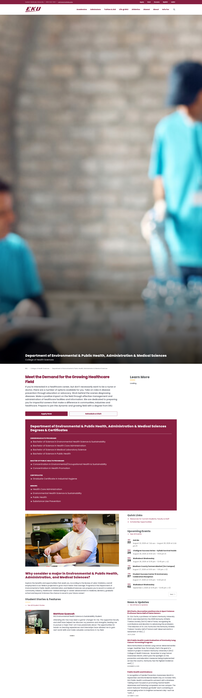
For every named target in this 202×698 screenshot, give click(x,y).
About (156, 9)
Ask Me (136, 540)
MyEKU (165, 2)
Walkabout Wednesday (143, 558)
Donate (157, 2)
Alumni (146, 9)
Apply (142, 2)
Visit (149, 2)
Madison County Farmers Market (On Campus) (154, 566)
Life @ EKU (123, 9)
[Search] (174, 9)
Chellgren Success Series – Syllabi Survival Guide (154, 550)
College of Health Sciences (40, 368)
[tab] (70, 635)
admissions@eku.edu (65, 2)
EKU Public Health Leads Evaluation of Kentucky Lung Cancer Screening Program (151, 641)
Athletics (136, 9)
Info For (165, 9)
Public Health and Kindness (139, 672)
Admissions (95, 9)
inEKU (173, 2)
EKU (26, 368)
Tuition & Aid (110, 9)
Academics (82, 9)
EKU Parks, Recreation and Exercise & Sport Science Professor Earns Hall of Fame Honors (150, 612)
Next (171, 594)
